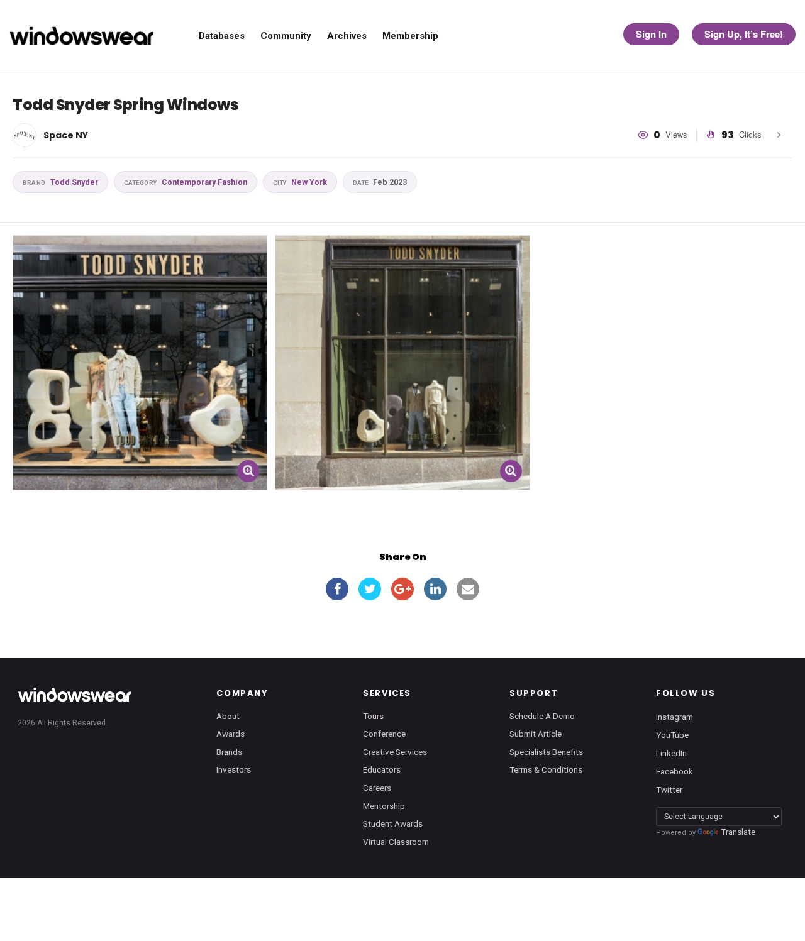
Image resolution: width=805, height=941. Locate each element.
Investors (233, 769)
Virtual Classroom (396, 842)
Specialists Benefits (546, 752)
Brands (229, 752)
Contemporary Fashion (185, 182)
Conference (384, 734)
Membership (410, 36)
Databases (222, 36)
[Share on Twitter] (369, 589)
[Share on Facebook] (337, 589)
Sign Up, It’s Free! (743, 34)
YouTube (672, 734)
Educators (382, 769)
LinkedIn (671, 752)
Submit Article (535, 734)
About (228, 716)
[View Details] (140, 362)
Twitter (669, 789)
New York (300, 182)
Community (285, 36)
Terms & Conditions (545, 769)
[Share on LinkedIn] (435, 589)
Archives (347, 36)
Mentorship (384, 806)
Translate (738, 832)
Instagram (674, 716)
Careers (377, 788)
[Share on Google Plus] (402, 589)
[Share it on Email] (468, 589)
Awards (230, 734)
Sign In (651, 34)
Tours (373, 716)
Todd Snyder (60, 182)
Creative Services (395, 752)
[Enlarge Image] (248, 471)
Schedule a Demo (542, 716)
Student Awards (393, 823)
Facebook (674, 771)
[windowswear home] (74, 694)
